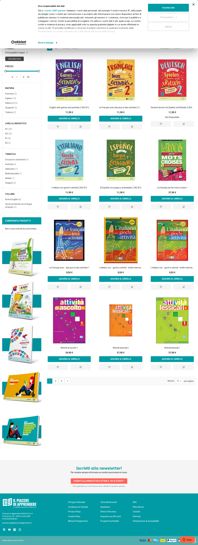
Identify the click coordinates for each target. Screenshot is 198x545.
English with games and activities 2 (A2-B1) (69, 107)
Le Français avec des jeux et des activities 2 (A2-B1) (120, 107)
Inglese (10, 98)
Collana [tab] (9, 194)
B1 (8, 138)
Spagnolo (11, 107)
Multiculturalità (13, 173)
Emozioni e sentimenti (17, 159)
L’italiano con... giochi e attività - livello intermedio (120, 267)
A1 (8, 129)
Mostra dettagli (45, 42)
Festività (10, 164)
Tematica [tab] (10, 154)
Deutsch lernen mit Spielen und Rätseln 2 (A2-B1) (172, 107)
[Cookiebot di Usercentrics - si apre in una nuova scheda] (18, 43)
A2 (8, 133)
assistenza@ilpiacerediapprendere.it (17, 523)
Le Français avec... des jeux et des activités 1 (69, 267)
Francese (11, 93)
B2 (8, 143)
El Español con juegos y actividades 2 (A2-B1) (120, 187)
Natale (9, 178)
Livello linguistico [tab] (16, 123)
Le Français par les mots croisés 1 (172, 187)
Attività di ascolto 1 (69, 348)
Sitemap (137, 516)
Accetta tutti (168, 7)
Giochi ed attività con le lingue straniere (18, 205)
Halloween (11, 169)
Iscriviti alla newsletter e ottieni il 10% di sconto (99, 481)
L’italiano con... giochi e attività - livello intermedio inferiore (172, 267)
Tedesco (10, 112)
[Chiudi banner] (193, 4)
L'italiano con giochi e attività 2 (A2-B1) (69, 187)
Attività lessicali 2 (121, 348)
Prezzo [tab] (9, 66)
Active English (13, 199)
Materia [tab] (9, 88)
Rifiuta (168, 26)
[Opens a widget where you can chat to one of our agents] (187, 540)
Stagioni (10, 183)
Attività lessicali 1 (172, 348)
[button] (58, 127)
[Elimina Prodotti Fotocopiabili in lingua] (27, 52)
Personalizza (166, 17)
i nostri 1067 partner (55, 10)
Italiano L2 (11, 103)
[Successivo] (67, 381)
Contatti (136, 511)
